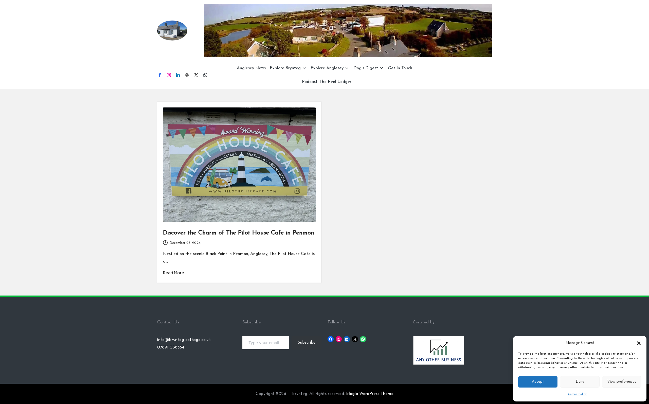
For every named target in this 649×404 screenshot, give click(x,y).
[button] (638, 343)
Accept (538, 382)
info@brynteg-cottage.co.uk (184, 340)
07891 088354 (170, 347)
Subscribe (306, 343)
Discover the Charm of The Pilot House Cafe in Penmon (238, 233)
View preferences (621, 382)
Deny (580, 382)
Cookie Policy (577, 394)
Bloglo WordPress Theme (369, 394)
